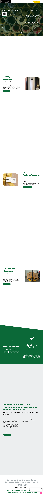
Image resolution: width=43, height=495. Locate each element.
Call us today (5, 28)
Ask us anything (6, 434)
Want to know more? (27, 186)
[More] (21, 33)
